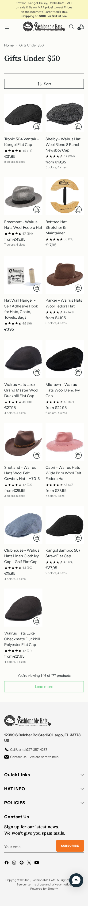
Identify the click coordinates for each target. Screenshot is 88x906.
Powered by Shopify (44, 888)
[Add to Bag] (78, 209)
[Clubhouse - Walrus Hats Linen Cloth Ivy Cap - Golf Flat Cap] (23, 525)
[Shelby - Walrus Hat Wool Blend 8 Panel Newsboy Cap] (65, 113)
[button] (76, 880)
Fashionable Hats (43, 880)
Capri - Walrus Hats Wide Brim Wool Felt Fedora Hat (63, 473)
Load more (44, 686)
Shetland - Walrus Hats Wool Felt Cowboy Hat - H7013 (22, 473)
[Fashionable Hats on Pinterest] (22, 863)
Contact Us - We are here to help (34, 757)
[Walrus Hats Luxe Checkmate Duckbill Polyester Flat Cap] (23, 608)
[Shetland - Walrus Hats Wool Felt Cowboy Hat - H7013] (23, 442)
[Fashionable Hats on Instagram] (14, 863)
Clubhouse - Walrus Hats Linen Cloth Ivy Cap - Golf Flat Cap (21, 556)
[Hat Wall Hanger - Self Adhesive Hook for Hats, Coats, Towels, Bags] (23, 275)
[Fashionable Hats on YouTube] (37, 863)
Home (9, 45)
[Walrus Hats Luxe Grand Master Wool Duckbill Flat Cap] (23, 359)
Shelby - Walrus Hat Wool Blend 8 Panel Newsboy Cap (63, 144)
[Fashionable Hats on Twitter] (29, 863)
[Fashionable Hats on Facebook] (7, 863)
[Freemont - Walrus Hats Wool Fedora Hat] (23, 196)
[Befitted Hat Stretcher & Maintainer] (65, 196)
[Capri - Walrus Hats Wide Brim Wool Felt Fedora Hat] (65, 442)
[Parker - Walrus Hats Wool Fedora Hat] (65, 275)
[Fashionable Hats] (44, 26)
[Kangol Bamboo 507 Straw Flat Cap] (65, 525)
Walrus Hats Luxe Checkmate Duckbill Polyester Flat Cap (22, 639)
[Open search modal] (71, 26)
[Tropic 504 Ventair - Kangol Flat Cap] (23, 113)
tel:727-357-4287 (28, 749)
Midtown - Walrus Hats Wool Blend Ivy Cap (63, 390)
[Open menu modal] (6, 26)
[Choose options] (36, 126)
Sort (47, 83)
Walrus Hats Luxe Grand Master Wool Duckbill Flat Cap (21, 390)
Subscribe (70, 845)
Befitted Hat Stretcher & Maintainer (56, 227)
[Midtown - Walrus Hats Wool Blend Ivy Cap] (65, 359)
